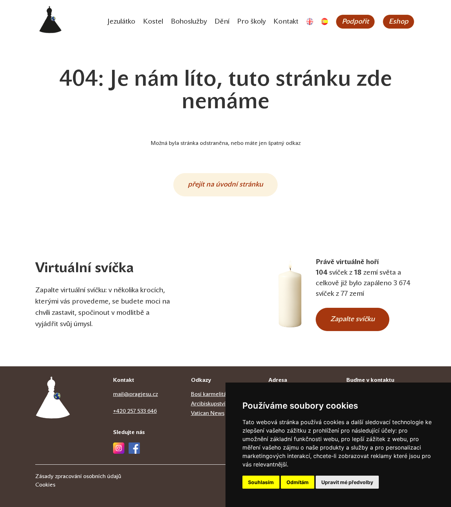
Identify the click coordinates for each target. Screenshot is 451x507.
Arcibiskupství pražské (218, 404)
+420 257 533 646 (135, 411)
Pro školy (251, 22)
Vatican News (207, 413)
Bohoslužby (189, 22)
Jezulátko (121, 22)
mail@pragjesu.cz (135, 394)
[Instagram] (118, 448)
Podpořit (355, 22)
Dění (222, 22)
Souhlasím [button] (261, 482)
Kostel (153, 22)
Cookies (45, 485)
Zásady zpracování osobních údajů (78, 476)
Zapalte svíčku (352, 319)
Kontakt (285, 22)
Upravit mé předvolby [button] (347, 482)
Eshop (398, 22)
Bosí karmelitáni (211, 394)
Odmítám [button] (297, 482)
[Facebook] (134, 448)
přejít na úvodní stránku (225, 185)
